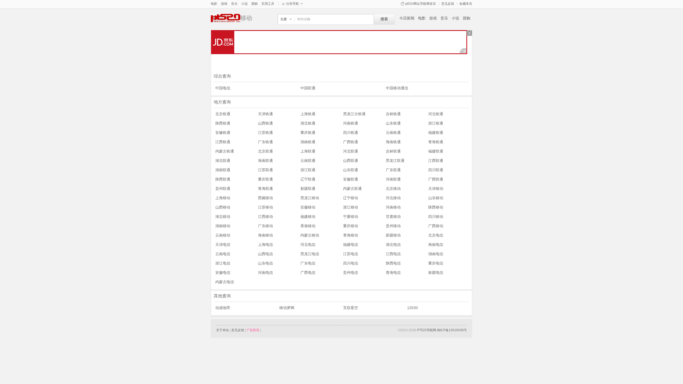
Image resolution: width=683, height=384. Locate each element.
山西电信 (265, 254)
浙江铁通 (435, 123)
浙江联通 (307, 170)
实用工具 (267, 4)
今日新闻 (406, 18)
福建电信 (350, 244)
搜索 (384, 19)
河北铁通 (435, 114)
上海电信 (265, 244)
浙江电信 (222, 263)
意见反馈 (447, 4)
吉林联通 (393, 151)
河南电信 (265, 272)
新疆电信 (435, 272)
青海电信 (393, 272)
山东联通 (350, 170)
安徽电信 (222, 272)
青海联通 (265, 188)
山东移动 (435, 198)
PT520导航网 (426, 330)
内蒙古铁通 (224, 151)
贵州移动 (393, 226)
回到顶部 (480, 356)
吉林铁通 (393, 114)
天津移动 (435, 188)
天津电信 (222, 244)
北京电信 (435, 235)
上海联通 (307, 151)
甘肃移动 (393, 216)
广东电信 (307, 263)
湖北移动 (222, 216)
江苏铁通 (265, 132)
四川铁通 (350, 132)
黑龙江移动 (309, 198)
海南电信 (435, 244)
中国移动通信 (397, 88)
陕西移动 (435, 207)
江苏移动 (265, 207)
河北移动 (393, 198)
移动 (225, 18)
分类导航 (292, 4)
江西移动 (265, 216)
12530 (412, 308)
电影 (214, 4)
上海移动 (222, 198)
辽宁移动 (350, 198)
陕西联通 (222, 179)
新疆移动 (393, 235)
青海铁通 (435, 142)
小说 (244, 4)
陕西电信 (393, 263)
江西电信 (393, 254)
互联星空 (350, 308)
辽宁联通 (307, 179)
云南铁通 (393, 132)
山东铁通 (393, 123)
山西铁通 (265, 123)
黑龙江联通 (395, 160)
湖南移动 (222, 226)
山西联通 (350, 160)
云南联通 (307, 160)
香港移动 (307, 226)
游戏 (224, 4)
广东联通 (393, 170)
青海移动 (350, 235)
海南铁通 (393, 142)
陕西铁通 (222, 123)
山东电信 (265, 263)
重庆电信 (435, 263)
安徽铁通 (222, 132)
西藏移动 (265, 198)
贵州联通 (222, 188)
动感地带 (222, 308)
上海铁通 (307, 114)
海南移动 (265, 235)
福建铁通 (435, 132)
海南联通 (265, 160)
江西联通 (435, 160)
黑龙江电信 (309, 254)
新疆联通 (307, 188)
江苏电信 (350, 254)
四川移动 (435, 216)
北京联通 (265, 151)
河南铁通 (350, 123)
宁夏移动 (350, 216)
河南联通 (393, 179)
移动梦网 (286, 308)
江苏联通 (265, 170)
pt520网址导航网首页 (420, 4)
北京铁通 (222, 114)
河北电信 (307, 244)
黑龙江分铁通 (354, 114)
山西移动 (222, 207)
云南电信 (222, 254)
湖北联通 (222, 160)
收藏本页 (465, 4)
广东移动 (265, 226)
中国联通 (307, 88)
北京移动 (393, 188)
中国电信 (222, 88)
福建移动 (307, 216)
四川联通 (435, 170)
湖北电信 (393, 244)
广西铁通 (350, 142)
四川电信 (350, 263)
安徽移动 (307, 207)
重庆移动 (350, 226)
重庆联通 (265, 179)
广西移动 (435, 226)
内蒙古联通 (352, 188)
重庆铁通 (307, 132)
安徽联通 (350, 179)
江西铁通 (222, 142)
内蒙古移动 (309, 235)
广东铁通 (265, 142)
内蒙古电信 (224, 282)
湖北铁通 (307, 123)
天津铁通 (265, 114)
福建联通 (435, 151)
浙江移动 (350, 207)
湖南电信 (435, 254)
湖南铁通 (307, 142)
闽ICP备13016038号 (452, 330)
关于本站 (222, 330)
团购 (254, 4)
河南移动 (393, 207)
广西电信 (307, 272)
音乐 (234, 4)
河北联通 (350, 151)
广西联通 (435, 179)
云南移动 (222, 235)
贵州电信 (350, 272)
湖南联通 (222, 170)
